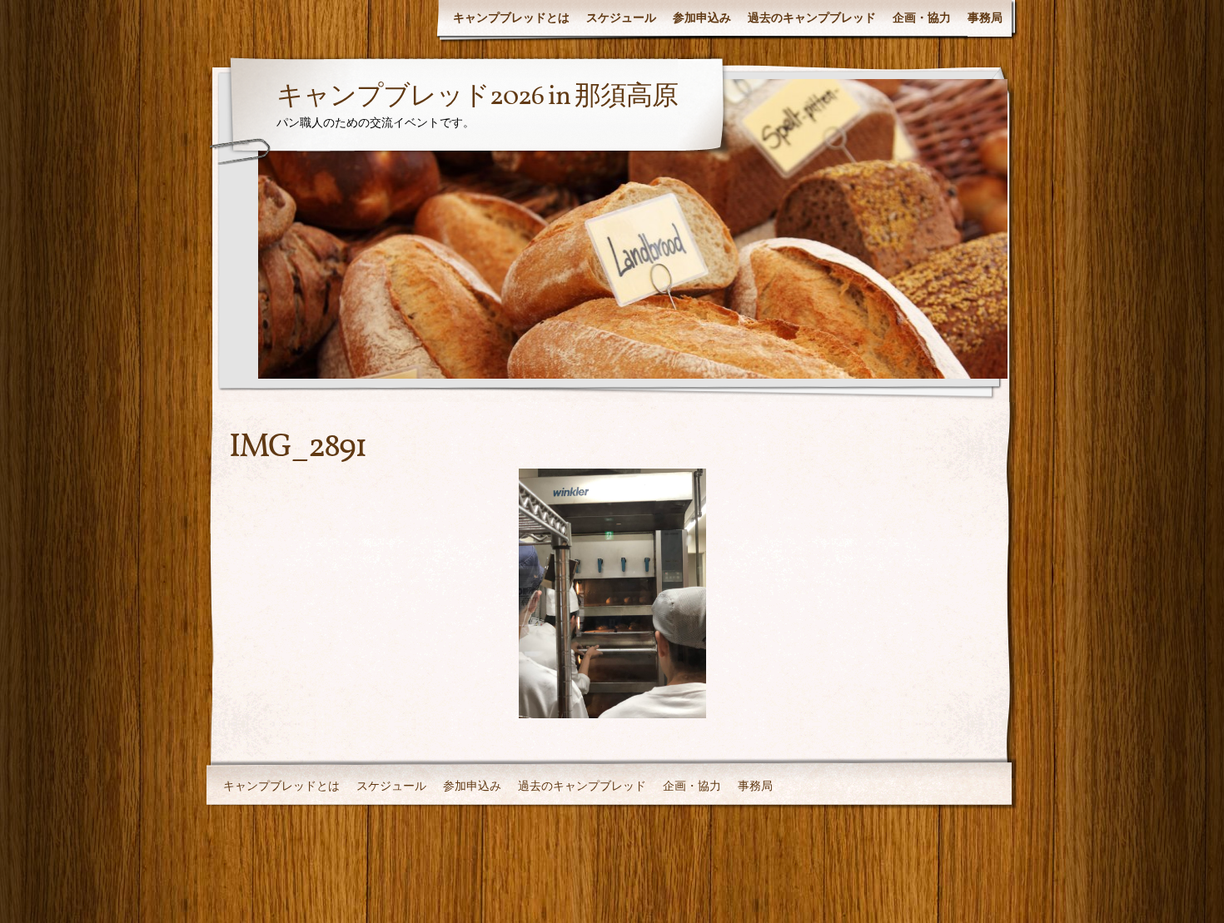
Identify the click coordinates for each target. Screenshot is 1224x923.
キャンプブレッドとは (511, 17)
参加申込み (702, 17)
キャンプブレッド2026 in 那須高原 (477, 97)
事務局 (985, 17)
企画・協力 (922, 17)
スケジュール (621, 17)
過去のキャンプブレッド (812, 17)
